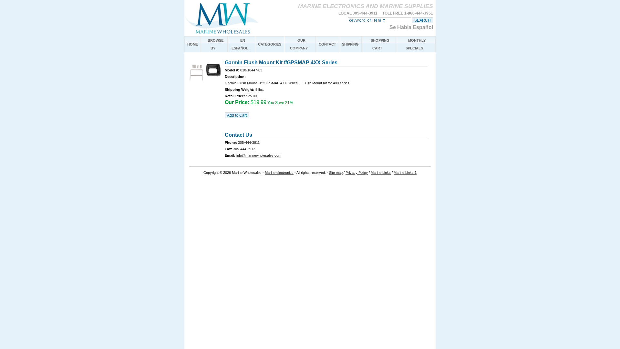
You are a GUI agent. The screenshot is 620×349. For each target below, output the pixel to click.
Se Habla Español (411, 27)
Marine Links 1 (405, 172)
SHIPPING (350, 44)
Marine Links (381, 172)
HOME (192, 44)
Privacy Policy (357, 172)
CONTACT (327, 44)
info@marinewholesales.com (258, 155)
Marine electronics (279, 172)
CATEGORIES (269, 44)
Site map (336, 172)
